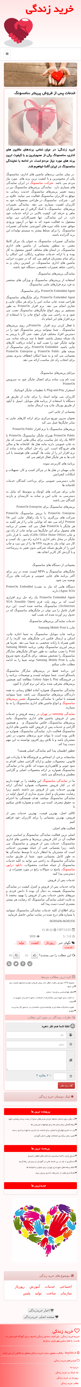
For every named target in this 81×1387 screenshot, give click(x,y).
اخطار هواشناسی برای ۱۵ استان (60, 992)
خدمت (69, 947)
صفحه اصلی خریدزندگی (39, 1317)
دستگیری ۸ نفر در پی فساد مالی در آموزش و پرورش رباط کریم (47, 1161)
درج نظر (65, 1085)
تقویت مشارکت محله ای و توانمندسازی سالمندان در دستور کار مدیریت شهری (42, 1009)
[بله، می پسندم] (34, 955)
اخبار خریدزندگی (40, 1310)
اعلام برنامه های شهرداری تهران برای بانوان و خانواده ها (51, 1167)
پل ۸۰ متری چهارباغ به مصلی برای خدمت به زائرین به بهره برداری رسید (43, 1130)
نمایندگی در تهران (57, 714)
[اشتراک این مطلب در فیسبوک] (23, 963)
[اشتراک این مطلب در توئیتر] (16, 963)
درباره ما (74, 1367)
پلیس (26, 1293)
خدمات (50, 1286)
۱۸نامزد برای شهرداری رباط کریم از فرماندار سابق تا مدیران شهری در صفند (43, 999)
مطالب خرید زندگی (69, 1383)
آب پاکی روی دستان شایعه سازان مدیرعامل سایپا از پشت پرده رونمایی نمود (41, 1119)
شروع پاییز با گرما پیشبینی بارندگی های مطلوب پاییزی (51, 1156)
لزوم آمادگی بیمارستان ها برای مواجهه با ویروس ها (53, 1124)
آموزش (34, 1286)
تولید (21, 943)
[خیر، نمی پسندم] (16, 955)
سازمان (66, 1293)
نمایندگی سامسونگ (54, 780)
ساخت (51, 1293)
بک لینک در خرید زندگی (67, 1372)
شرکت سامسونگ (41, 183)
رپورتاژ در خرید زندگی (67, 1378)
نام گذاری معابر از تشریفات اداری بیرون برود (55, 1173)
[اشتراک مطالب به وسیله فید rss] (9, 963)
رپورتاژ (50, 943)
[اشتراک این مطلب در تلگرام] (30, 963)
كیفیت (35, 943)
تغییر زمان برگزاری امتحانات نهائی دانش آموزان (54, 1136)
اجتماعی (66, 1286)
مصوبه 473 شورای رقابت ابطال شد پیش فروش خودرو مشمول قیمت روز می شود (41, 985)
